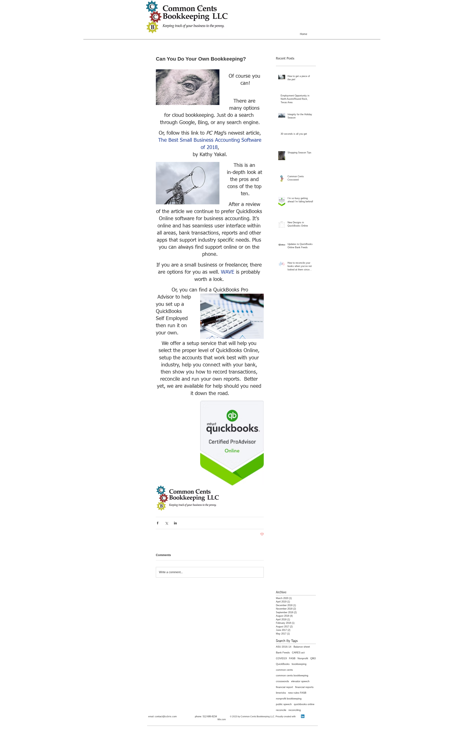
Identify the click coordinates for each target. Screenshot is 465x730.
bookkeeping (299, 663)
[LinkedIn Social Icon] (302, 716)
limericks (281, 692)
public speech (284, 704)
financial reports (304, 687)
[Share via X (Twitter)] (166, 523)
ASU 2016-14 (283, 646)
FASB (292, 658)
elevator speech (300, 681)
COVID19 (281, 658)
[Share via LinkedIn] (175, 523)
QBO (313, 658)
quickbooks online (304, 704)
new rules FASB (297, 692)
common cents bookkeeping (292, 675)
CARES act (298, 652)
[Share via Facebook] (157, 523)
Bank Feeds (283, 652)
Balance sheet (302, 646)
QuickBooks (283, 663)
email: (151, 716)
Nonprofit (303, 658)
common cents (284, 669)
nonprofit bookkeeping (289, 698)
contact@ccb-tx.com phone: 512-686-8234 (192, 716)
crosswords (282, 681)
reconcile (281, 710)
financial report (284, 687)
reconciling (294, 710)
